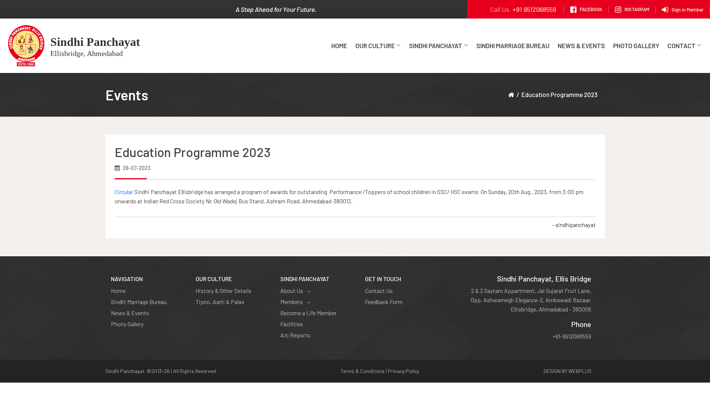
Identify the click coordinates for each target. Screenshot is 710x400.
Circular (124, 191)
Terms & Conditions (363, 371)
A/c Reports (295, 335)
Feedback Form (384, 301)
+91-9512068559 (571, 336)
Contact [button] (681, 45)
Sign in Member (688, 9)
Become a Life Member (308, 312)
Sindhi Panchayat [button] (435, 45)
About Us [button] (291, 290)
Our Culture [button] (375, 45)
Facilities (291, 323)
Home (339, 45)
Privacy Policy (403, 371)
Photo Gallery (636, 45)
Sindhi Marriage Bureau (513, 45)
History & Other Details (223, 290)
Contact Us (379, 290)
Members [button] (291, 301)
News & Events (581, 45)
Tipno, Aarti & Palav (220, 301)
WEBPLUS (580, 371)
